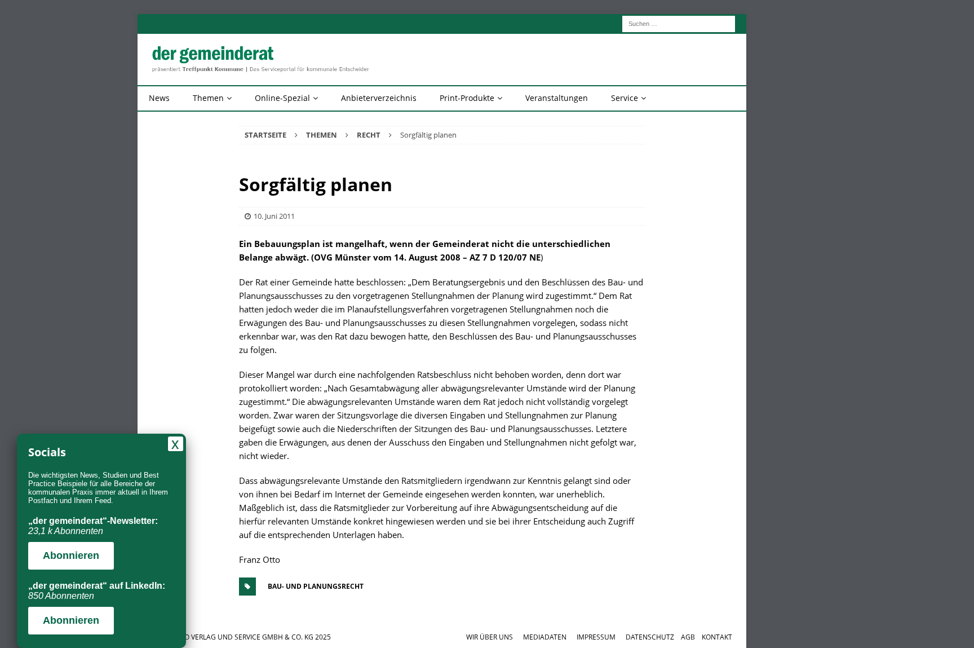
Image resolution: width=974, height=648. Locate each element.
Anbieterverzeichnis (379, 97)
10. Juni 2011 (274, 216)
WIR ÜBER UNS (489, 637)
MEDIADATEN (544, 637)
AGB (688, 637)
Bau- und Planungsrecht (316, 586)
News (159, 97)
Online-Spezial (282, 97)
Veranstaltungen (556, 97)
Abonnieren (71, 555)
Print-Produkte (467, 97)
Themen (208, 97)
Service (624, 97)
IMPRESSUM (596, 637)
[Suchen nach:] (678, 22)
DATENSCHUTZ (650, 637)
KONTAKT (717, 637)
